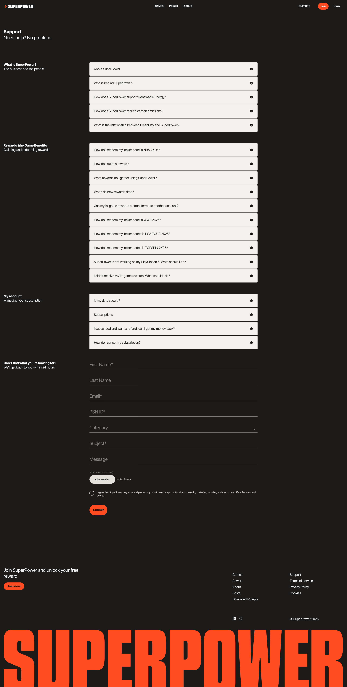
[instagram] (240, 618)
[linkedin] (234, 618)
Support (295, 574)
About (237, 587)
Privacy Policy (299, 587)
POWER (173, 6)
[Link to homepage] (19, 6)
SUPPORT (304, 6)
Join (323, 6)
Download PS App (245, 599)
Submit (98, 510)
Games (237, 574)
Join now (14, 586)
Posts (236, 593)
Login (337, 6)
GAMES (159, 6)
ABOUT (188, 6)
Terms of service (301, 580)
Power (237, 580)
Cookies (295, 593)
